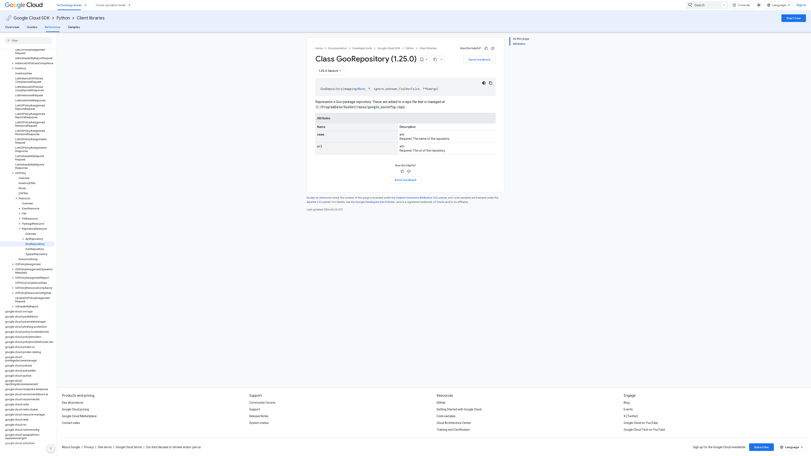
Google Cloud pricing (75, 409)
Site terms (105, 447)
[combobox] (707, 5)
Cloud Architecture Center (454, 423)
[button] (27, 63)
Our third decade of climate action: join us (173, 447)
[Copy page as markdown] (435, 59)
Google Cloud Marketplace (79, 416)
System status (259, 423)
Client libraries (91, 18)
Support (254, 409)
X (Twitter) (631, 416)
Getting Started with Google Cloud (459, 409)
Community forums (262, 402)
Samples (74, 27)
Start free (794, 18)
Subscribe (761, 447)
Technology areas (69, 5)
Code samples (446, 416)
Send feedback (479, 59)
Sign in (801, 5)
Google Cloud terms (129, 447)
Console (744, 5)
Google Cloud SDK (32, 18)
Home (319, 48)
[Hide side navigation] (51, 448)
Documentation (337, 48)
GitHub (441, 402)
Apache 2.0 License (319, 202)
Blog (627, 402)
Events (628, 409)
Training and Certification (453, 429)
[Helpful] (486, 48)
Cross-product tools (111, 5)
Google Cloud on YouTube (641, 423)
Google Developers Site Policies (375, 202)
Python (63, 18)
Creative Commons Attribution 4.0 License (421, 197)
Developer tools (362, 48)
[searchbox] (28, 40)
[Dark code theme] (483, 83)
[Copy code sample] (490, 83)
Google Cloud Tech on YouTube (644, 429)
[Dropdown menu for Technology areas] (87, 5)
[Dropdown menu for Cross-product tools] (131, 5)
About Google (71, 447)
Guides (32, 27)
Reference (52, 27)
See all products (72, 402)
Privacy (89, 447)
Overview (12, 27)
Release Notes (258, 416)
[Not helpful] (492, 48)
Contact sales (71, 423)
